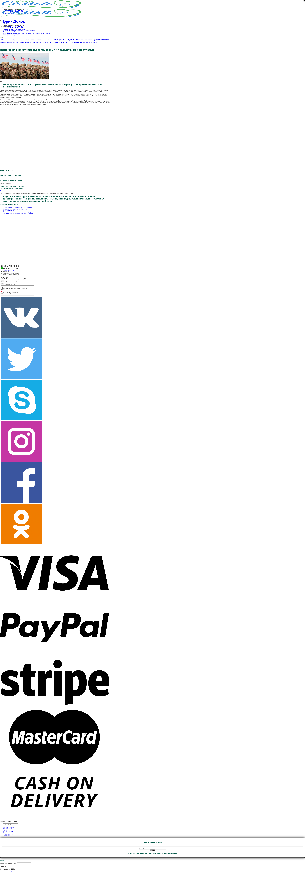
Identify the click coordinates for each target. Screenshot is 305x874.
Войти (5, 833)
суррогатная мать (74, 42)
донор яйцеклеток (101, 40)
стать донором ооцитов (36, 42)
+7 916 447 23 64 (9, 14)
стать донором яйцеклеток (56, 42)
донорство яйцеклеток (66, 39)
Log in (12, 869)
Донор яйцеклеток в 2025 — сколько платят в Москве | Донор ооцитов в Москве (26, 33)
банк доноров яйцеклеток (11, 40)
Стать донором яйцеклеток (11, 34)
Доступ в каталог (8, 831)
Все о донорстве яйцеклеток (11, 32)
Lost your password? (6, 872)
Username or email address (8, 863)
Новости (5, 23)
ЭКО (1, 40)
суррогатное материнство (88, 42)
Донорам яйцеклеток (9, 827)
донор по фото (22, 40)
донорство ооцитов (33, 40)
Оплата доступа (8, 834)
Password (3, 866)
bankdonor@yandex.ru (7, 270)
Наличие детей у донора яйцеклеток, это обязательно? (19, 30)
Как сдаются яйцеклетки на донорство (14, 29)
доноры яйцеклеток (85, 40)
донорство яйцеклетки (47, 40)
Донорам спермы (8, 828)
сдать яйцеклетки (22, 42)
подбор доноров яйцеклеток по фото (7, 42)
